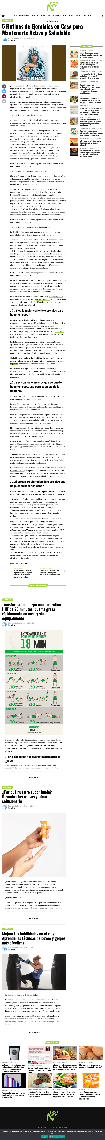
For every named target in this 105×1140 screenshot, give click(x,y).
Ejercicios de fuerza (20, 519)
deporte (55, 1000)
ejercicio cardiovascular (19, 558)
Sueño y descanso (52, 21)
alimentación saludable (35, 323)
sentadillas (59, 331)
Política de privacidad (60, 1128)
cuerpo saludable (17, 470)
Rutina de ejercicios (20, 115)
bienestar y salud (56, 296)
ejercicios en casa (43, 299)
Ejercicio (78, 16)
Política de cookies (44, 1128)
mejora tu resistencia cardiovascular (25, 156)
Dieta (71, 16)
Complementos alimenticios (57, 16)
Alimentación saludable (21, 16)
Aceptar (44, 1137)
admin (13, 40)
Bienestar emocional (39, 16)
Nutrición (87, 16)
